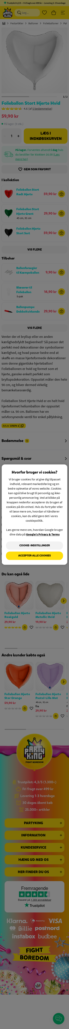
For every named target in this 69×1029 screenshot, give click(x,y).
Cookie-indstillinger (34, 545)
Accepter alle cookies (34, 556)
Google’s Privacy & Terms (43, 534)
